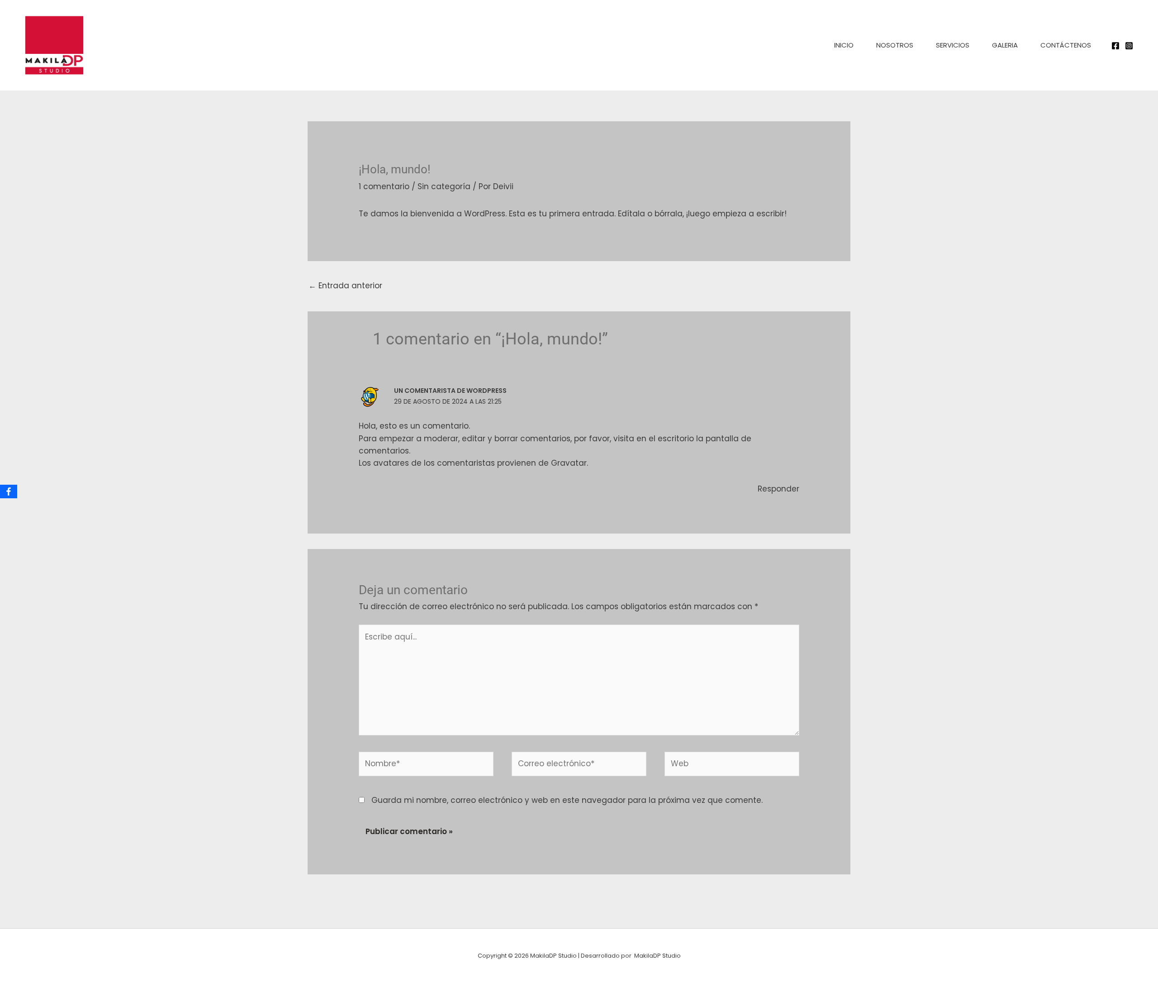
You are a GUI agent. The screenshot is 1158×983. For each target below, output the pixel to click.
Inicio (844, 45)
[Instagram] (1129, 46)
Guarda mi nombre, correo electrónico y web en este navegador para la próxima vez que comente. (567, 800)
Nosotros (894, 45)
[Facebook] (1115, 46)
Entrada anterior (345, 285)
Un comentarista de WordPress (450, 390)
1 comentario (384, 186)
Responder (778, 488)
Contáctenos (1065, 45)
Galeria (1005, 45)
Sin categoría (444, 186)
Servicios (952, 45)
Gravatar (569, 463)
